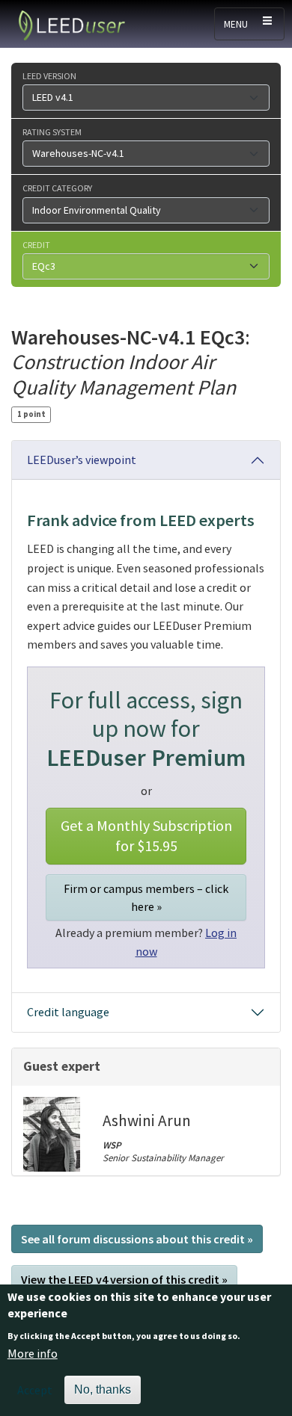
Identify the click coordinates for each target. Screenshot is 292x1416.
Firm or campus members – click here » (146, 897)
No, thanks (102, 1389)
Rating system (52, 131)
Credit (36, 244)
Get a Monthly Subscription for (146, 835)
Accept (34, 1389)
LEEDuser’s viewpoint (81, 459)
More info (32, 1353)
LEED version (49, 75)
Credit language (68, 1011)
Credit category (57, 187)
